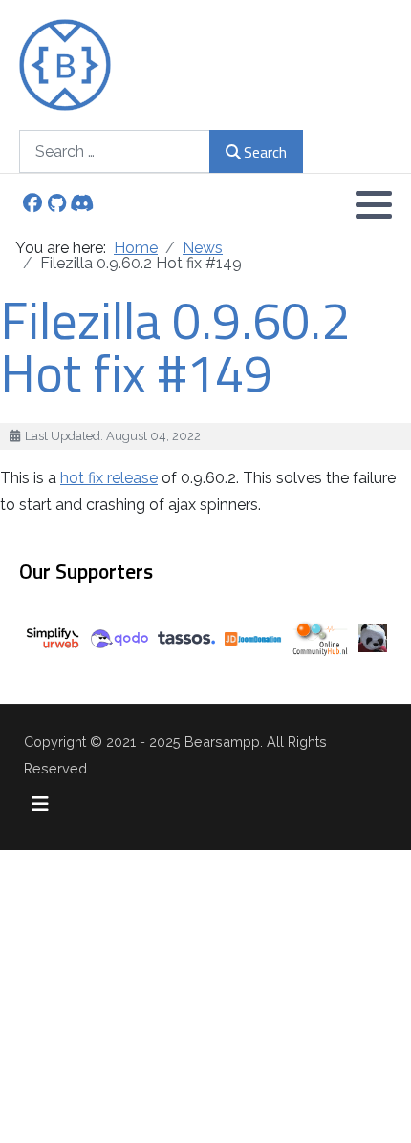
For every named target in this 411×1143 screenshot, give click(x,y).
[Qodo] (119, 637)
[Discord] (82, 205)
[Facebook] (32, 205)
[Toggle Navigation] (40, 804)
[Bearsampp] (65, 65)
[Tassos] (186, 636)
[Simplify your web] (52, 636)
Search (265, 151)
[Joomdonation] (253, 637)
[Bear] (372, 636)
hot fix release (109, 478)
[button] (374, 204)
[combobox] (114, 151)
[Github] (57, 205)
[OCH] (320, 636)
